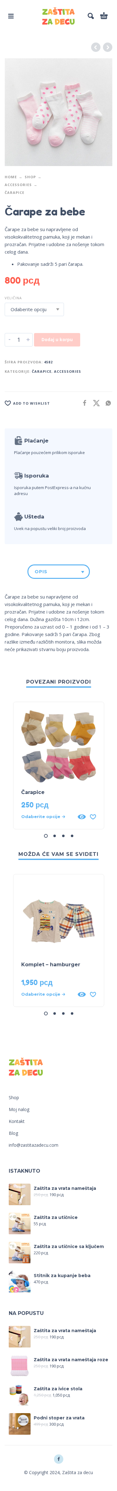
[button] (11, 16)
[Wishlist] (93, 817)
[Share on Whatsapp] (106, 403)
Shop (30, 176)
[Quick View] (82, 817)
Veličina (13, 298)
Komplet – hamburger (50, 965)
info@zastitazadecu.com (33, 1145)
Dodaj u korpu (57, 339)
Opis (41, 571)
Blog (13, 1133)
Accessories (18, 184)
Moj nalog (19, 1109)
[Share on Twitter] (94, 403)
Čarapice (14, 192)
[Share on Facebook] (83, 403)
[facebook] (58, 1459)
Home (11, 176)
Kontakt (17, 1121)
